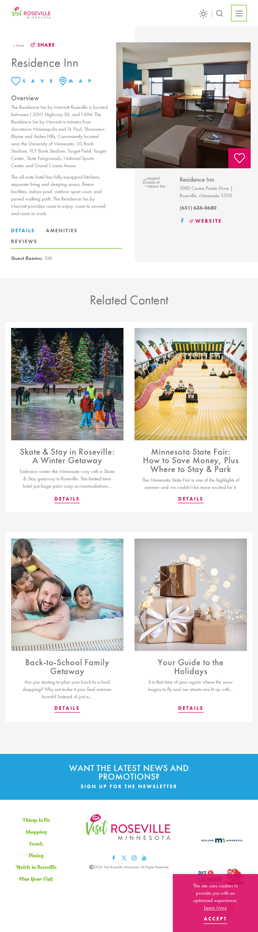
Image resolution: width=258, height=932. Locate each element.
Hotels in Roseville (36, 867)
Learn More (215, 907)
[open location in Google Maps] (157, 182)
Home (20, 45)
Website (208, 221)
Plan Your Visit (36, 879)
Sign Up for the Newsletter (129, 786)
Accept (215, 918)
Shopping (36, 832)
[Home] (32, 13)
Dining (36, 856)
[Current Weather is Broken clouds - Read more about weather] (205, 14)
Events (36, 844)
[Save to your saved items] (239, 158)
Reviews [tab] (24, 241)
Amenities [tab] (62, 230)
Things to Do (36, 820)
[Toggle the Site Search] (219, 13)
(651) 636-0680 (198, 208)
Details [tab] (23, 230)
